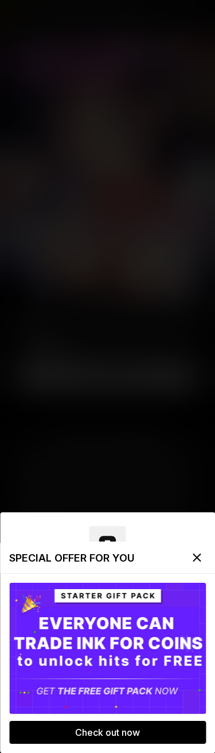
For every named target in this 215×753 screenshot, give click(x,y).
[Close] (196, 557)
